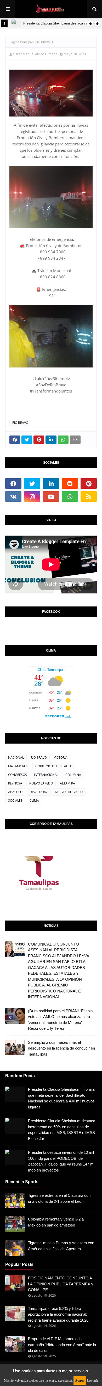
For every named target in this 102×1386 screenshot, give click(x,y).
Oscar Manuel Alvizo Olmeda (35, 54)
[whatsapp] (70, 496)
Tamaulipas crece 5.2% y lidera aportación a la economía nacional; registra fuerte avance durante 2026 (58, 1314)
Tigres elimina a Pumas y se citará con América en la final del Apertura (61, 1246)
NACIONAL (16, 757)
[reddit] (70, 483)
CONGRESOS (17, 774)
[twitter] (32, 483)
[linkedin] (51, 483)
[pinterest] (89, 483)
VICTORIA (60, 757)
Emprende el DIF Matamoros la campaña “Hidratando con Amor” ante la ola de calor (62, 1344)
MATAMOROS (18, 766)
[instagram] (32, 496)
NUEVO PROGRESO (69, 792)
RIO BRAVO (43, 42)
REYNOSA (15, 783)
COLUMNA (73, 774)
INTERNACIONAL (46, 774)
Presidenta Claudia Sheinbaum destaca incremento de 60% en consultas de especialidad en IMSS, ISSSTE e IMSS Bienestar (61, 1130)
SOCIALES (15, 800)
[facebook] (13, 483)
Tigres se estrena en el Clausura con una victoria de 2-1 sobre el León (59, 1198)
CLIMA (34, 800)
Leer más (92, 1380)
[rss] (89, 496)
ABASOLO (15, 792)
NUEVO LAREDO (41, 783)
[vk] (13, 496)
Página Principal (21, 42)
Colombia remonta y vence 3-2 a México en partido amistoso (56, 1222)
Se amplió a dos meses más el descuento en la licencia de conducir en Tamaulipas (61, 1048)
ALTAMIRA (67, 783)
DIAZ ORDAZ (39, 792)
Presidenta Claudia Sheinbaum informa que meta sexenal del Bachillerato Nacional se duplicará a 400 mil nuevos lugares (61, 1098)
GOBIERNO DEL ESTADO (53, 766)
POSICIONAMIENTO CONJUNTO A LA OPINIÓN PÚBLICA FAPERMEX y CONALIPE (60, 1284)
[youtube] (51, 496)
